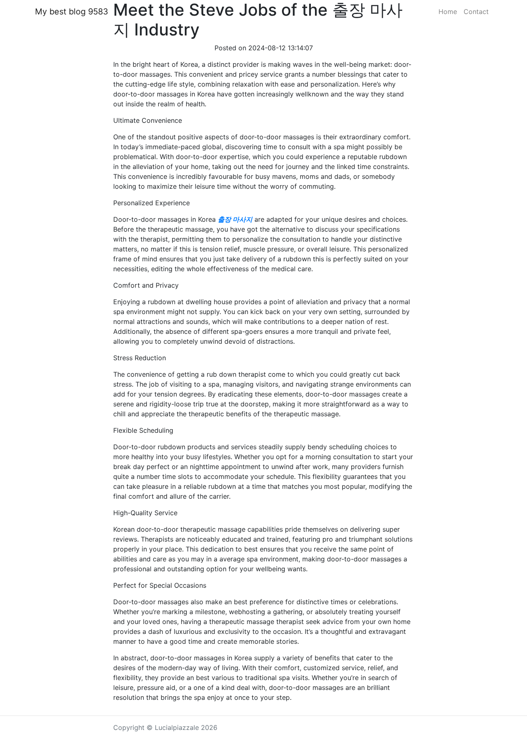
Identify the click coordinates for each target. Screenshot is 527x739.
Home (447, 11)
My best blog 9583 (71, 11)
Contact (476, 11)
